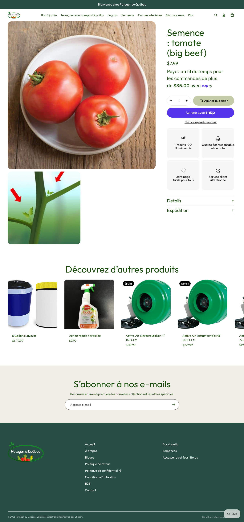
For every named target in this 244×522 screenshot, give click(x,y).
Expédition (178, 210)
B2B (88, 483)
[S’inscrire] (173, 404)
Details (174, 201)
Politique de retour (97, 464)
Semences (170, 451)
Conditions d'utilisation (100, 477)
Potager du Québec (25, 516)
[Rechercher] (216, 15)
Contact (90, 490)
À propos (91, 451)
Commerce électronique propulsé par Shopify (60, 516)
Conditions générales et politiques (219, 517)
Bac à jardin (170, 444)
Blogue (89, 457)
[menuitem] (190, 15)
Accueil (90, 444)
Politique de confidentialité (103, 470)
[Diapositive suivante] (233, 315)
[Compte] (224, 15)
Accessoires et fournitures (180, 457)
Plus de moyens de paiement (201, 121)
